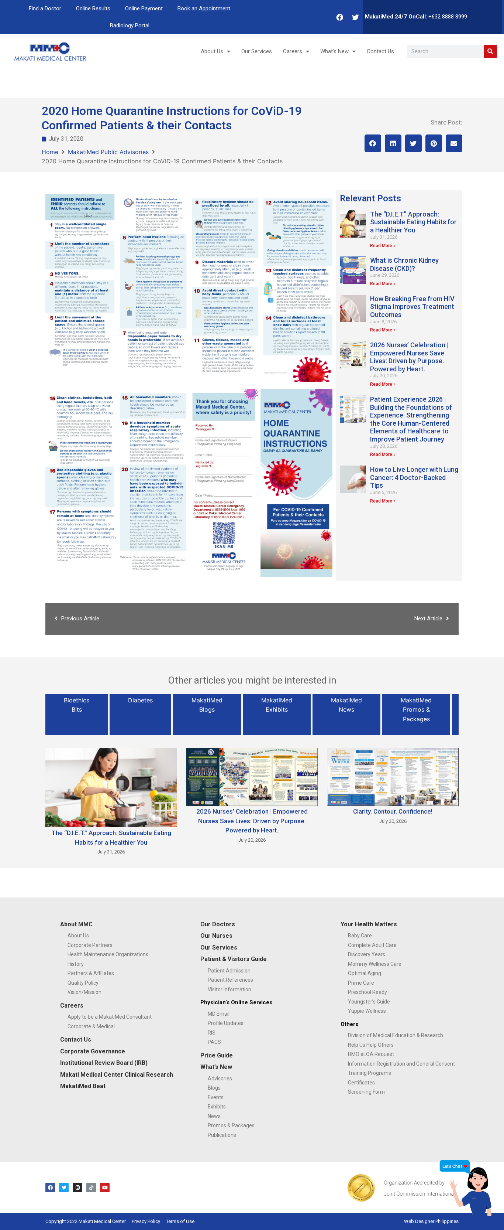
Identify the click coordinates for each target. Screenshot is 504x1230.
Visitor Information (229, 989)
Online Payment (144, 8)
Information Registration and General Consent (401, 1064)
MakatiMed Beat (83, 1086)
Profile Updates (226, 1023)
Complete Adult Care (372, 945)
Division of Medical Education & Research (395, 1035)
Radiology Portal (129, 25)
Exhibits (217, 1107)
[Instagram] (77, 1187)
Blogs (214, 1088)
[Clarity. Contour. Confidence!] (393, 776)
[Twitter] (356, 17)
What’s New (334, 51)
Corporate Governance (92, 1051)
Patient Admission (229, 971)
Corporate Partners (90, 945)
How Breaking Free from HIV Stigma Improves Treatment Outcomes (412, 306)
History (76, 964)
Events (216, 1097)
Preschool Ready (367, 992)
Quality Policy (83, 983)
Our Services (256, 51)
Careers (292, 51)
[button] (373, 143)
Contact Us (380, 51)
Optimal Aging (364, 973)
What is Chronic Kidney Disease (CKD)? (404, 264)
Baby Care (360, 935)
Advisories (220, 1078)
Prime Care (361, 983)
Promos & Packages (231, 1125)
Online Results (93, 8)
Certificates (361, 1083)
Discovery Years (366, 954)
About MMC (76, 924)
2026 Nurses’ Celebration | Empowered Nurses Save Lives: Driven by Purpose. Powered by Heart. (409, 357)
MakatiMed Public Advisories (108, 152)
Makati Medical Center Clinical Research (116, 1074)
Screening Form (366, 1092)
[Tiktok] (91, 1187)
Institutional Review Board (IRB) (104, 1062)
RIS (211, 1033)
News (214, 1116)
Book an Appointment (203, 8)
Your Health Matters (369, 924)
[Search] (490, 51)
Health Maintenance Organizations (108, 954)
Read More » (383, 245)
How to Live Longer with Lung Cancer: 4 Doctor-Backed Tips (414, 477)
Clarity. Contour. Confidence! (392, 811)
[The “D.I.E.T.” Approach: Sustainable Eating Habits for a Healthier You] (111, 787)
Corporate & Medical (91, 1026)
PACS (214, 1042)
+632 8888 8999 (447, 16)
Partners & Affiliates (91, 973)
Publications (222, 1135)
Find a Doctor (45, 8)
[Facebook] (340, 17)
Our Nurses (216, 935)
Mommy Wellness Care (374, 964)
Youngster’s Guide (369, 1002)
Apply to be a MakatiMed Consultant (110, 1017)
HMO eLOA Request (371, 1054)
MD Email (218, 1014)
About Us (212, 51)
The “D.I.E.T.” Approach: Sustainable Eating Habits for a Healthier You (413, 222)
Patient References (230, 980)
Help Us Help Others (371, 1045)
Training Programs (369, 1073)
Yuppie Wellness (367, 1011)
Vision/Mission (84, 992)
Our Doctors (217, 924)
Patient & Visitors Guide (233, 958)
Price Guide (216, 1055)
